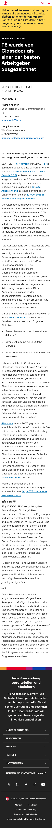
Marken (18, 805)
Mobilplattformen (11, 477)
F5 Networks (22, 163)
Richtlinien (32, 805)
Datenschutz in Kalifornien (26, 814)
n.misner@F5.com (11, 120)
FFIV (45, 163)
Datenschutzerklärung (26, 809)
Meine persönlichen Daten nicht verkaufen (26, 819)
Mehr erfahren (9, 26)
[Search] (42, 2)
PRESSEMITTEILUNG (13, 38)
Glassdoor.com (17, 317)
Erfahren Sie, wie (28, 711)
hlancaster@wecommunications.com (22, 138)
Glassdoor (7, 423)
